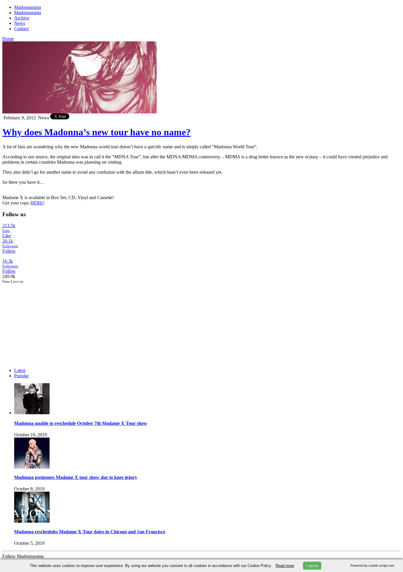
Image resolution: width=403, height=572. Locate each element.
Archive (21, 17)
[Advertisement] (46, 321)
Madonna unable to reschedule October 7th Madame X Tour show (80, 423)
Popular (21, 375)
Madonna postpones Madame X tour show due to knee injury (75, 477)
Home (8, 38)
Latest (19, 370)
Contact (21, 28)
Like (6, 235)
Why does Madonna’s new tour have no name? (96, 132)
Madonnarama (27, 7)
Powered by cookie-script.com (372, 565)
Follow (9, 251)
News (19, 23)
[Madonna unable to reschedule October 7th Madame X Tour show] (32, 412)
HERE (36, 202)
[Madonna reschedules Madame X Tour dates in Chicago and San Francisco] (32, 521)
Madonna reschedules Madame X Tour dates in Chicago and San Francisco (89, 531)
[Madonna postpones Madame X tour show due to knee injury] (32, 466)
